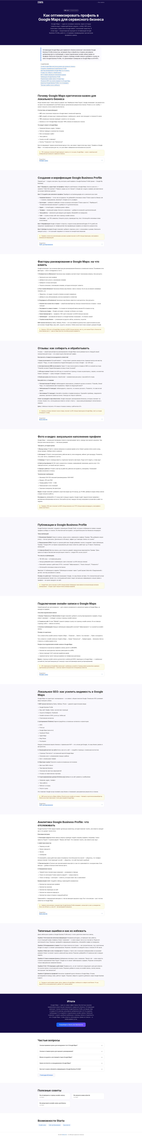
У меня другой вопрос (46, 1075)
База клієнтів (66, 1125)
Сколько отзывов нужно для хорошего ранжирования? (56, 1051)
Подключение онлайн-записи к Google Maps (52, 79)
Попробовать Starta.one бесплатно (71, 1024)
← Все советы (100, 2)
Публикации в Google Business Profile (50, 76)
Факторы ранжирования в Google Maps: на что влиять (55, 70)
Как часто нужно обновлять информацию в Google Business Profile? (60, 1069)
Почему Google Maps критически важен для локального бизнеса (58, 66)
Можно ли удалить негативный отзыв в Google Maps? (56, 1057)
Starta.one (64, 1134)
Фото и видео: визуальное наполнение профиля (53, 74)
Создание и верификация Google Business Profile (53, 68)
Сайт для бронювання (54, 1125)
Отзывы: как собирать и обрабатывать (51, 72)
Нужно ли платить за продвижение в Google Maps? (55, 1063)
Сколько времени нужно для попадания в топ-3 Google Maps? (59, 1045)
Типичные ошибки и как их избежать (50, 85)
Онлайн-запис (42, 1125)
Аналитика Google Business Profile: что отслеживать (55, 83)
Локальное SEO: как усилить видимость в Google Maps (55, 81)
